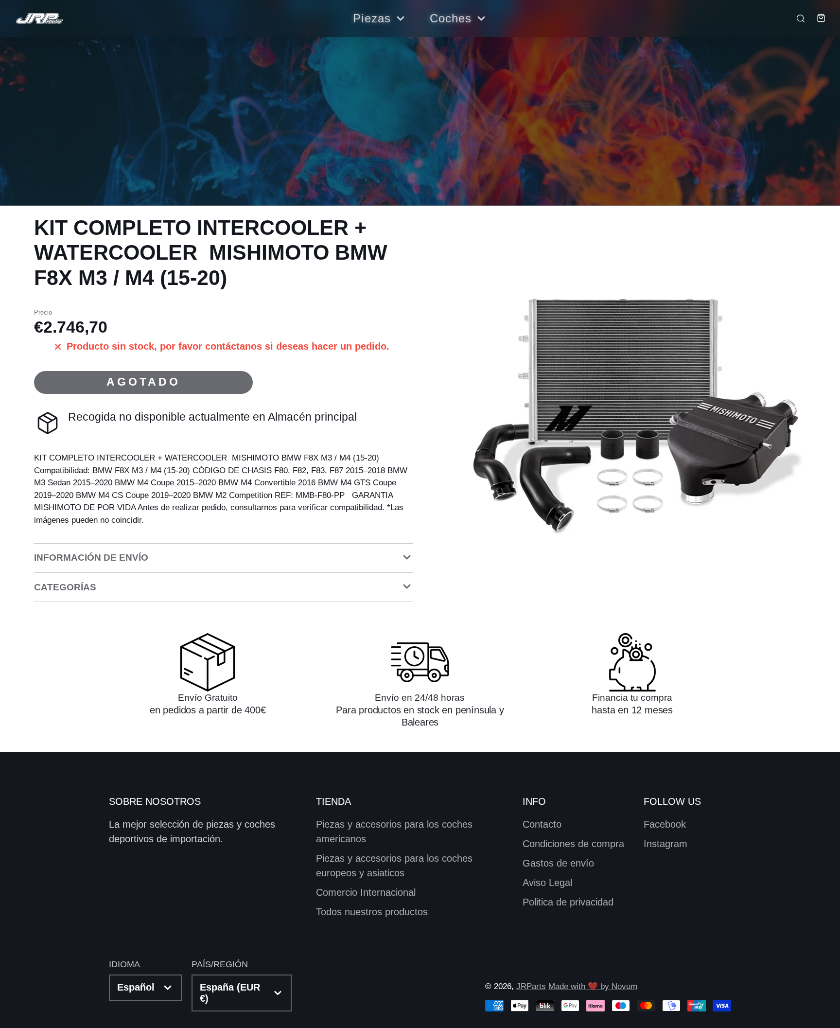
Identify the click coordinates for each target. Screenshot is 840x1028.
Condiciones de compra (573, 843)
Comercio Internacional (366, 892)
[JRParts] (39, 18)
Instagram (665, 843)
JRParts (531, 986)
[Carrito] (816, 18)
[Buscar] (797, 18)
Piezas (372, 18)
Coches (451, 18)
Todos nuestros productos (372, 911)
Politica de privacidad (568, 902)
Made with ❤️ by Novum (592, 986)
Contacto (542, 824)
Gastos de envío (558, 863)
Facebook (665, 824)
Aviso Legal (547, 882)
